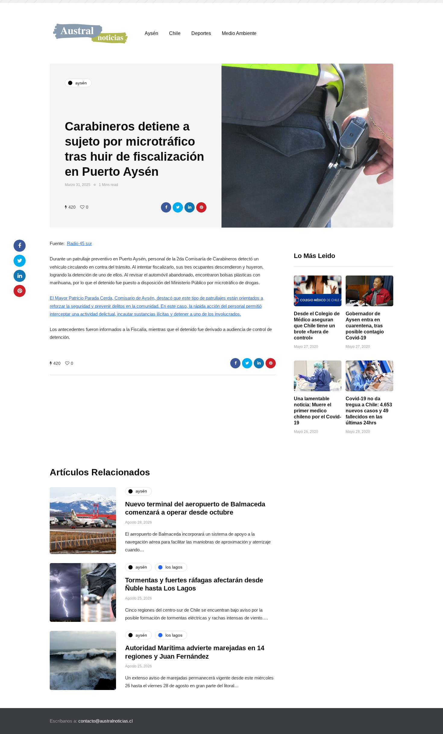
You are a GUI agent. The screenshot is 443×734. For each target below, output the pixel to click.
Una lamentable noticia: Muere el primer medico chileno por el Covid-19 (317, 410)
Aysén (151, 33)
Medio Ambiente (239, 33)
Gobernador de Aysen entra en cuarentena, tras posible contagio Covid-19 (365, 325)
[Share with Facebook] (166, 207)
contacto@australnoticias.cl (105, 720)
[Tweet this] (178, 207)
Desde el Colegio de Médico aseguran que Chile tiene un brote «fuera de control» (317, 325)
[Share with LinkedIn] (189, 207)
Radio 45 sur (79, 243)
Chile (175, 33)
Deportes (201, 33)
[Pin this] (201, 207)
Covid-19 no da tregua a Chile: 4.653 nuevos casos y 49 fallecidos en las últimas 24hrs (369, 410)
